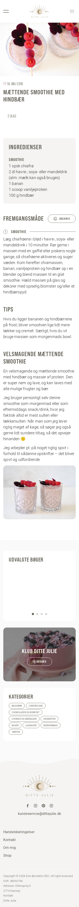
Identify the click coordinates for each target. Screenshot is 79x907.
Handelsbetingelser (18, 831)
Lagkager (31, 725)
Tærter (16, 732)
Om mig (9, 847)
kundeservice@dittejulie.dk (39, 813)
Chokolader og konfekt (26, 712)
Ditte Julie (9, 900)
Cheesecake (36, 705)
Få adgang (39, 661)
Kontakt (9, 839)
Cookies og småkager (24, 718)
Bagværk (17, 705)
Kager (15, 725)
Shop (7, 855)
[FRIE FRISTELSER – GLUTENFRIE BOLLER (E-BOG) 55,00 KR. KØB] (39, 591)
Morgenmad (50, 725)
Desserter (49, 718)
